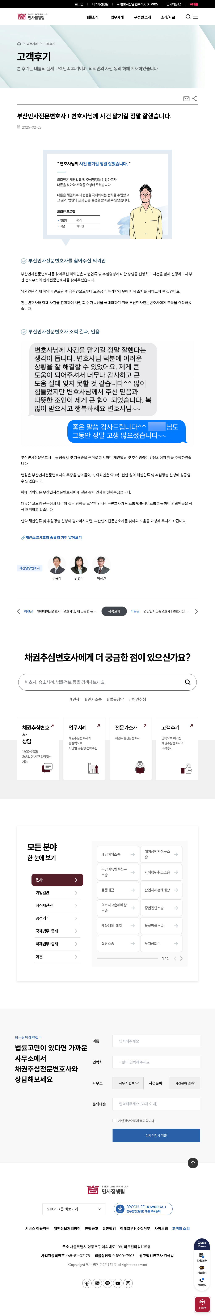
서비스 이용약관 (37, 1228)
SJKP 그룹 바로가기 (62, 1209)
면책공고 (91, 1228)
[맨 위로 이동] (193, 1163)
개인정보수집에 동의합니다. (136, 1121)
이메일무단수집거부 (135, 1228)
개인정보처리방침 (67, 1228)
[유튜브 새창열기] (117, 1283)
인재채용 (171, 4)
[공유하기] (194, 98)
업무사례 (117, 17)
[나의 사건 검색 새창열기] (87, 1283)
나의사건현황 (100, 4)
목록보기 (114, 611)
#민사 (74, 699)
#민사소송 (93, 699)
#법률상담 (115, 699)
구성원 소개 (142, 17)
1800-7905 (139, 4)
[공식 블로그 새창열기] (97, 1283)
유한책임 (109, 1228)
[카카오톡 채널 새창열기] (107, 1283)
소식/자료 (168, 17)
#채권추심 (137, 699)
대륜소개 (91, 17)
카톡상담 (202, 1272)
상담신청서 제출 (156, 1135)
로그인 (79, 4)
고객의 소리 (181, 1228)
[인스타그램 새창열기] (128, 1283)
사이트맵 (161, 1228)
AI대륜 (194, 4)
